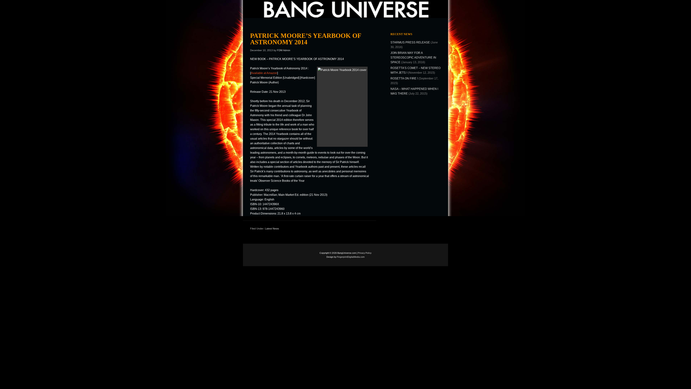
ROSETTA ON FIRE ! (404, 78)
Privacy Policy (364, 253)
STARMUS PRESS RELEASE (410, 42)
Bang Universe (279, 9)
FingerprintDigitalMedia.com (351, 257)
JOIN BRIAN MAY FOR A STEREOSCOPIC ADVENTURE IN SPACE (413, 57)
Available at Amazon (264, 73)
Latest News (272, 228)
